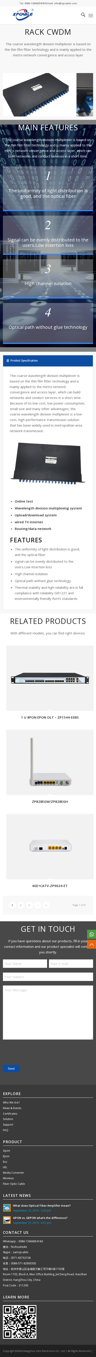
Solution (8, 1119)
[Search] (81, 15)
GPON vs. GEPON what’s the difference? (40, 1218)
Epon (6, 1156)
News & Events (12, 1108)
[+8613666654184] (91, 934)
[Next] (83, 93)
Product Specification (24, 360)
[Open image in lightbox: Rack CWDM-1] (71, 115)
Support (8, 1124)
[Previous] (13, 93)
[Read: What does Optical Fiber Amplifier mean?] (7, 1208)
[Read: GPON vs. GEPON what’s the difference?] (7, 1220)
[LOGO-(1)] (39, 15)
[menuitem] (81, 15)
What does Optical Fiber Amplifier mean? (42, 1206)
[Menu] (90, 15)
